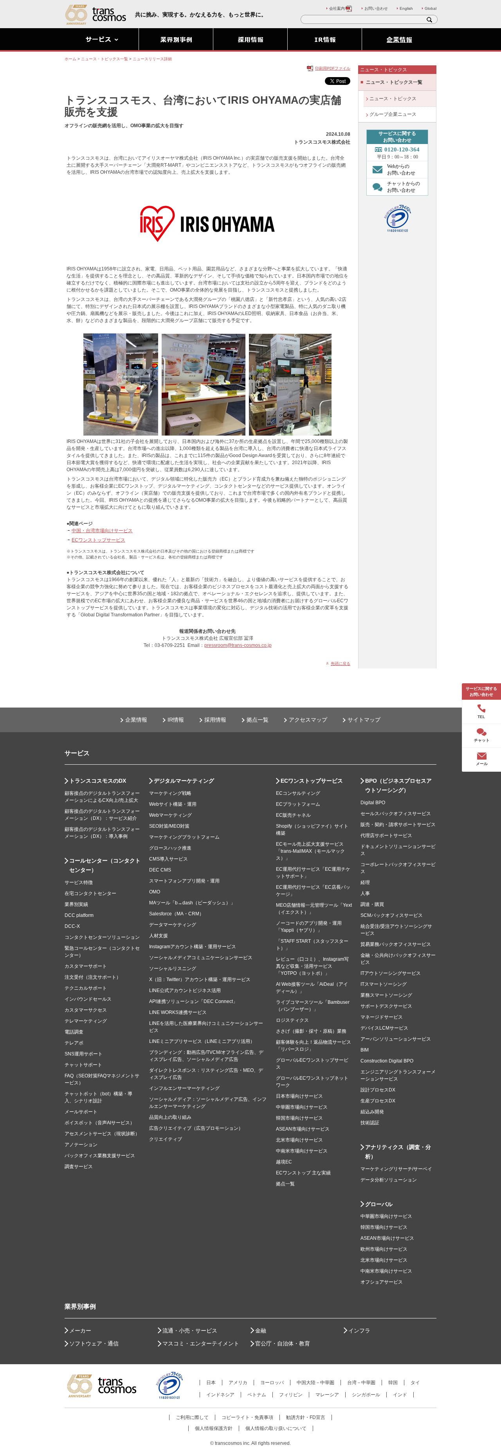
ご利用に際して (192, 1417)
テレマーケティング (86, 1021)
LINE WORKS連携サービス (178, 1012)
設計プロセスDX (377, 1090)
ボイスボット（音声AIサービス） (100, 1122)
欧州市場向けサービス (383, 1249)
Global (430, 8)
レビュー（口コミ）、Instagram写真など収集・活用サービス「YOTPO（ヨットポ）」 (312, 966)
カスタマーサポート (86, 966)
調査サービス (79, 1166)
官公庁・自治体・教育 (282, 1343)
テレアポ (74, 1043)
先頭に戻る (340, 663)
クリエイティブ (165, 1139)
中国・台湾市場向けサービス (102, 530)
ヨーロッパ (272, 1382)
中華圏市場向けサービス (302, 1107)
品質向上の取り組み (170, 1117)
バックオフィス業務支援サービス (100, 1155)
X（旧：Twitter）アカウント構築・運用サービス (199, 979)
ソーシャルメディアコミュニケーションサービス (200, 957)
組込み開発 (372, 1112)
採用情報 (215, 720)
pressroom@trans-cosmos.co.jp (238, 645)
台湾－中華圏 (361, 1382)
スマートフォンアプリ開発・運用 (184, 881)
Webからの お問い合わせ (401, 170)
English (406, 8)
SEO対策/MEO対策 (169, 826)
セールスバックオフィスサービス (395, 813)
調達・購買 (372, 904)
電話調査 (74, 1032)
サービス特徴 (79, 882)
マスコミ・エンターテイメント (200, 1343)
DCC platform (79, 915)
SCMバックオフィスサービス (391, 915)
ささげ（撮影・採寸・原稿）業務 (311, 1031)
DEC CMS (160, 870)
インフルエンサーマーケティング (184, 1088)
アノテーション (81, 1144)
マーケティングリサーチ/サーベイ (396, 1169)
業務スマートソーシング (386, 995)
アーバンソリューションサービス (395, 1039)
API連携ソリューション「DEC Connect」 (193, 1001)
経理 (365, 882)
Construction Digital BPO (386, 1061)
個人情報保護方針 (213, 1428)
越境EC (284, 1162)
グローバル (379, 1204)
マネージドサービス (381, 1017)
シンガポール (366, 1394)
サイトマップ (364, 720)
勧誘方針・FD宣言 (305, 1417)
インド (400, 1394)
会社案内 (337, 8)
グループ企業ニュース (392, 114)
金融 (260, 1330)
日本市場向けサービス (299, 1096)
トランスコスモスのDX (97, 781)
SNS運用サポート (84, 1054)
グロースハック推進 (170, 848)
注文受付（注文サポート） (93, 977)
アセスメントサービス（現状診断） (102, 1133)
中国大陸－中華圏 (315, 1382)
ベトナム (256, 1394)
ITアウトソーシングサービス (390, 973)
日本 (211, 1382)
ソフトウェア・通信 (94, 1343)
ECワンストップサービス (98, 540)
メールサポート (81, 1112)
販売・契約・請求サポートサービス (398, 824)
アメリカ (238, 1382)
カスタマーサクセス (86, 1010)
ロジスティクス (292, 1020)
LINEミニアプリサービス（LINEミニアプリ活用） (202, 1041)
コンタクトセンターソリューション (102, 937)
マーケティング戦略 (170, 793)
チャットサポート (83, 1065)
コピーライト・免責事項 (247, 1417)
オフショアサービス (381, 1282)
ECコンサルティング (298, 793)
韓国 (393, 1382)
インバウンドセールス (88, 999)
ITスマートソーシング (383, 984)
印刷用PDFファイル (332, 68)
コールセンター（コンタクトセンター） (105, 865)
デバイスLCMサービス (384, 1028)
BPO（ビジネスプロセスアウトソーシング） (398, 785)
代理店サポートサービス (386, 835)
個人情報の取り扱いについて (275, 1428)
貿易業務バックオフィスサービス (395, 944)
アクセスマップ (308, 720)
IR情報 (176, 720)
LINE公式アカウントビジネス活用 (185, 990)
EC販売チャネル (293, 815)
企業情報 (136, 720)
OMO (154, 892)
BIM (364, 1050)
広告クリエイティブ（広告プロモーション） (196, 1128)
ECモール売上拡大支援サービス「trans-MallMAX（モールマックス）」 (310, 851)
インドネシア (220, 1394)
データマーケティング (172, 924)
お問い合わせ (376, 8)
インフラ (359, 1330)
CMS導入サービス (168, 859)
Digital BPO (372, 802)
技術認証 (369, 1122)
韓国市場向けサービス (299, 1118)
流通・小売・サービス (189, 1330)
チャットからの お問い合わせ (403, 187)
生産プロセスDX (377, 1101)
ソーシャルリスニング (172, 968)
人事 (365, 893)
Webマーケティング (170, 815)
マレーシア (327, 1394)
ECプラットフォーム (298, 804)
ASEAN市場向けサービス (303, 1129)
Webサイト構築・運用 (172, 804)
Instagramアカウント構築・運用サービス (192, 946)
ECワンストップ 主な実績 (303, 1173)
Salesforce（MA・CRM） (176, 914)
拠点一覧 (258, 720)
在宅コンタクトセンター (90, 893)
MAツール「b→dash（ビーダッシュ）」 (192, 903)
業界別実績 (76, 904)
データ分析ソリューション (388, 1180)
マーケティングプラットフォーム (184, 837)
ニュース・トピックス (392, 98)
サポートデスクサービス (386, 1006)
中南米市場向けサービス (302, 1151)
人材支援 (158, 935)
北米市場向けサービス (299, 1140)
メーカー (80, 1330)
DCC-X (72, 926)
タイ (415, 1382)
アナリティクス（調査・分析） (398, 1152)
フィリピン (291, 1394)
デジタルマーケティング (184, 781)
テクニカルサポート (86, 988)
